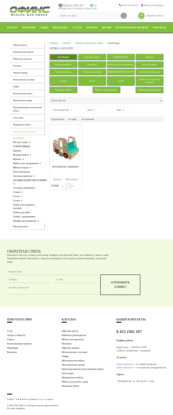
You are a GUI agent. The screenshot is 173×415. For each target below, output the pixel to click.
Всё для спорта (21, 142)
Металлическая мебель (22, 93)
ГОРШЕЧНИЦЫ (21, 146)
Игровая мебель (21, 155)
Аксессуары (18, 118)
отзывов (40, 399)
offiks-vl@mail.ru (125, 364)
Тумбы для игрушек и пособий (149, 81)
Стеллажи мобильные (24, 188)
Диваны (17, 150)
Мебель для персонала (22, 59)
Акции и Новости (16, 335)
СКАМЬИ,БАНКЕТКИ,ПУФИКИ (121, 71)
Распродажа (60, 27)
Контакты (159, 27)
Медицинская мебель (22, 125)
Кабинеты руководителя (23, 52)
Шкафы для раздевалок (25, 221)
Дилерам (91, 27)
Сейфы (16, 86)
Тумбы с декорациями (24, 216)
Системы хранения (23, 176)
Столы (16, 196)
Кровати (17, 159)
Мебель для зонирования (26, 163)
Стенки (17, 192)
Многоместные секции (22, 100)
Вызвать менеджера (153, 5)
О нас (10, 331)
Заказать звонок (130, 5)
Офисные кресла (20, 45)
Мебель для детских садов (24, 131)
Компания (28, 27)
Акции (44, 27)
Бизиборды (18, 138)
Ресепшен (17, 66)
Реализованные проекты (132, 27)
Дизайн (106, 27)
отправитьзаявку (120, 284)
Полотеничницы (21, 172)
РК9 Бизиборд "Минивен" (65, 167)
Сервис (10, 339)
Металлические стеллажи (23, 79)
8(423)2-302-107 (73, 5)
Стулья (16, 200)
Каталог (12, 27)
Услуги (77, 27)
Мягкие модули (21, 167)
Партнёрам (12, 348)
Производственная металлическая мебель (83, 369)
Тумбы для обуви (21, 212)
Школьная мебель (20, 226)
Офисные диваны (20, 73)
